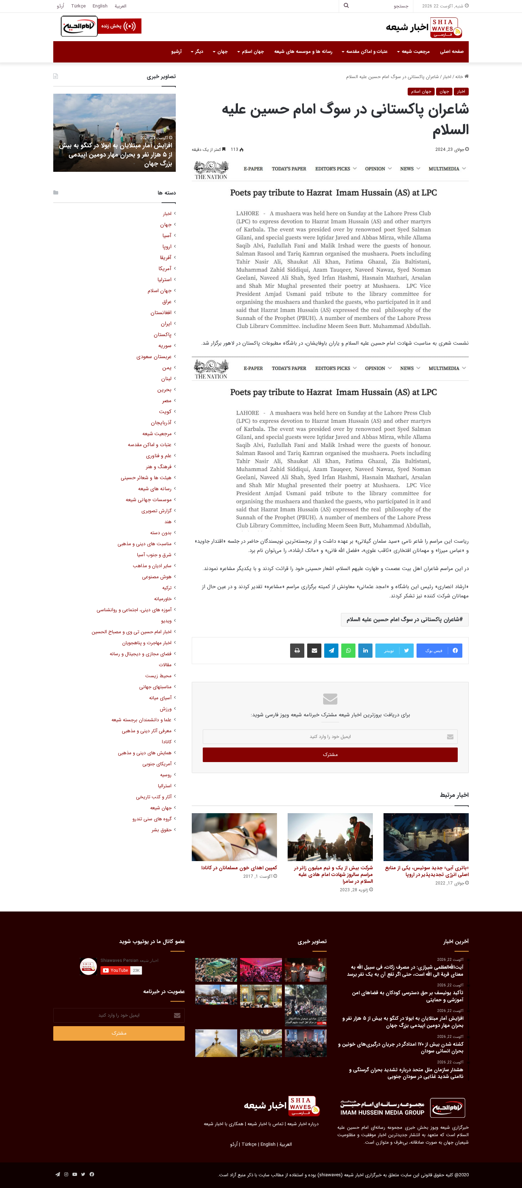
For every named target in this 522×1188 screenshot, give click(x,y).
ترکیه (167, 588)
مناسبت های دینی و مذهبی (145, 544)
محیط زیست (158, 676)
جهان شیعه (161, 808)
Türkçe (78, 6)
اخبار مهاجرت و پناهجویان (147, 643)
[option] (114, 133)
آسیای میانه (160, 698)
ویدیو (166, 621)
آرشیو (176, 51)
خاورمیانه (163, 599)
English (100, 6)
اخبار (447, 77)
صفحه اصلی (452, 51)
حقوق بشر (162, 830)
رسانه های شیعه (155, 489)
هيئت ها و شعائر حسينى (146, 478)
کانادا (167, 742)
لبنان (166, 379)
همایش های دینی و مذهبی (145, 753)
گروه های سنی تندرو (152, 819)
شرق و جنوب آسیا (154, 555)
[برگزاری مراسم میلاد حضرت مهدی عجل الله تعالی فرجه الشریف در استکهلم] (261, 970)
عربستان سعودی (154, 357)
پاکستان (163, 335)
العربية (120, 6)
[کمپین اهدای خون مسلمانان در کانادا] (234, 837)
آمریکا (165, 269)
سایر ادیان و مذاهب (152, 566)
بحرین (164, 390)
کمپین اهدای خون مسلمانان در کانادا (239, 868)
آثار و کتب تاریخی (154, 797)
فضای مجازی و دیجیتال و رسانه (141, 654)
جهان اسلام (253, 51)
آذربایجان (161, 423)
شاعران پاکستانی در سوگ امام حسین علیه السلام (403, 619)
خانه (459, 77)
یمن (167, 368)
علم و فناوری (159, 456)
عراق (167, 302)
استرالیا (165, 786)
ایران (166, 324)
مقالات (165, 665)
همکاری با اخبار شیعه (224, 1124)
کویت (165, 412)
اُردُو (60, 6)
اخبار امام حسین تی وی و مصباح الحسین (132, 632)
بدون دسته (161, 533)
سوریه (165, 346)
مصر (167, 401)
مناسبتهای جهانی (155, 687)
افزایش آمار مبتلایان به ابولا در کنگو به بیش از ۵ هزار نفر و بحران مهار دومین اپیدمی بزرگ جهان (115, 154)
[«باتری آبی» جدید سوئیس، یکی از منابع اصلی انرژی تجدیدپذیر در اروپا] (426, 837)
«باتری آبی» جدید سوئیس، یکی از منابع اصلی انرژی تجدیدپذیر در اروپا (427, 871)
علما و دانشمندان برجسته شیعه (142, 720)
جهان (222, 51)
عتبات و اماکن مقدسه (366, 51)
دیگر (199, 51)
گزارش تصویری (156, 511)
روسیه (166, 775)
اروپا (167, 247)
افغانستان (161, 313)
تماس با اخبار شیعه (265, 1124)
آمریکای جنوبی (157, 764)
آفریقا (166, 258)
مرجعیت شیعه (416, 51)
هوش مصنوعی (157, 577)
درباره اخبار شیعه (303, 1124)
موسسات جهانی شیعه (149, 500)
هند (168, 522)
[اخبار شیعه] (417, 27)
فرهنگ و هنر (159, 467)
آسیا (167, 236)
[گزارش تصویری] (306, 1006)
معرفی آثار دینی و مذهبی (147, 731)
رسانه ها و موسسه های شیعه (303, 51)
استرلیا (164, 280)
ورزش (166, 709)
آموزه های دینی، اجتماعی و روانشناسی (134, 610)
